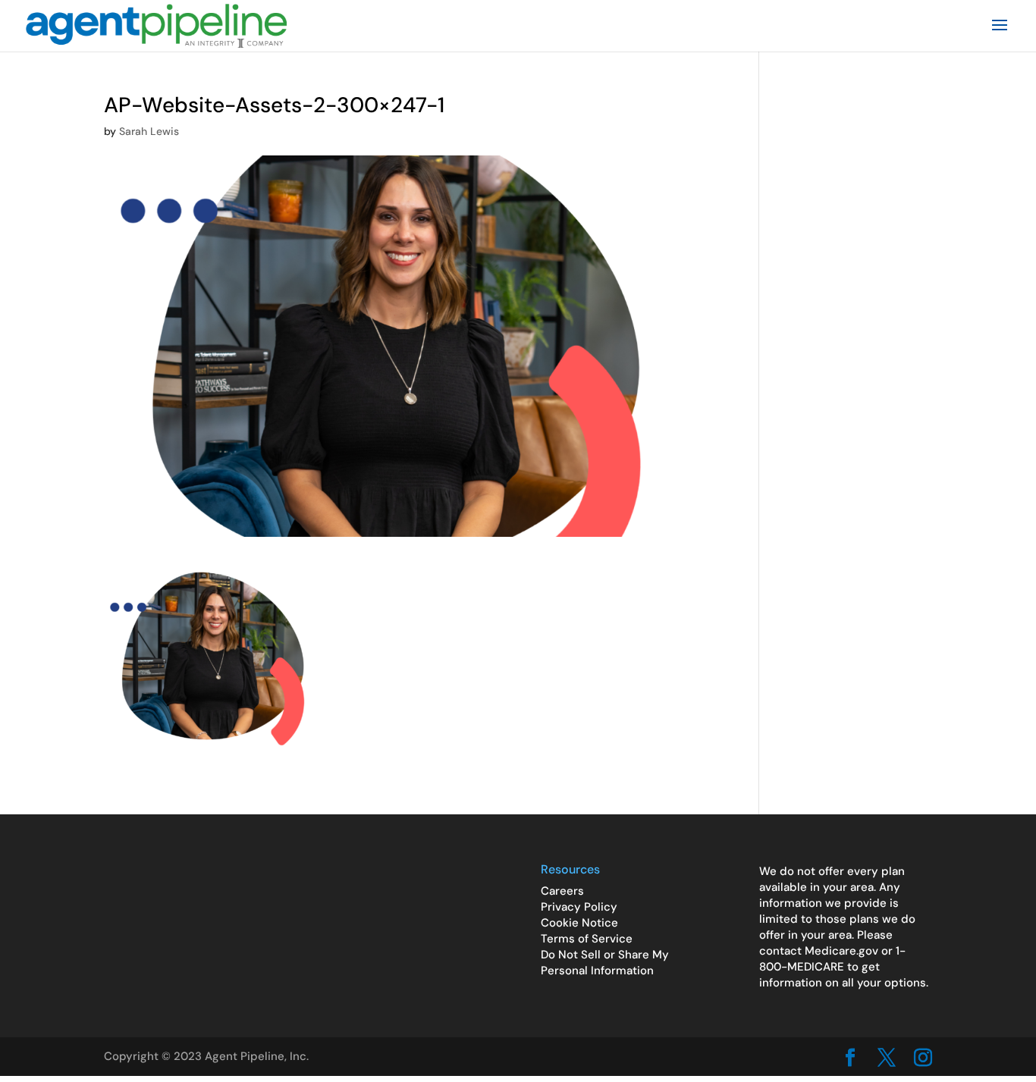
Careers (562, 891)
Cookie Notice (579, 922)
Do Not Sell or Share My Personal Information (605, 962)
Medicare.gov (841, 950)
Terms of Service (587, 938)
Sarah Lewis (149, 131)
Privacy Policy (579, 906)
